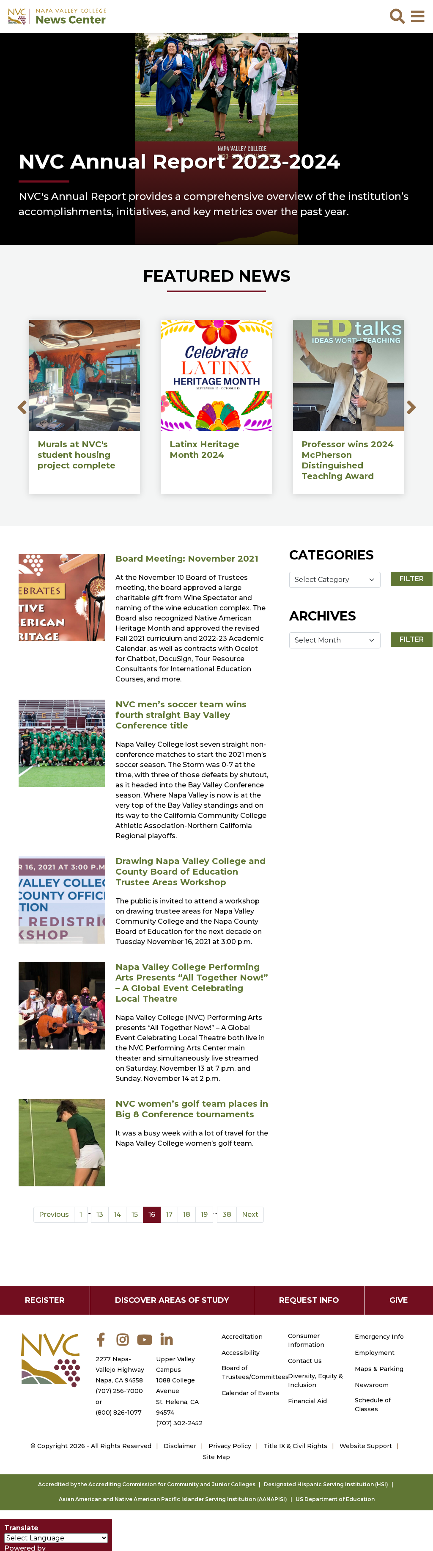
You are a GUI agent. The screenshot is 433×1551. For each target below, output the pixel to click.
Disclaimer (180, 1446)
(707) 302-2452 (179, 1423)
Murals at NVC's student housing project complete (76, 455)
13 (99, 1214)
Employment (375, 1353)
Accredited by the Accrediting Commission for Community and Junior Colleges (146, 1484)
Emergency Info (379, 1337)
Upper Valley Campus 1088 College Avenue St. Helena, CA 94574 (177, 1385)
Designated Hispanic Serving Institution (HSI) (326, 1484)
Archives (322, 616)
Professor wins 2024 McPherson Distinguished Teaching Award (347, 460)
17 (169, 1214)
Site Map (216, 1457)
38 (226, 1214)
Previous (54, 1214)
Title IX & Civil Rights (295, 1446)
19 (204, 1214)
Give (398, 1300)
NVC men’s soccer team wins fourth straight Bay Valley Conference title (181, 715)
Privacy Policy (229, 1446)
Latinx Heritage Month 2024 (204, 449)
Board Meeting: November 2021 (186, 559)
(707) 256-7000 (119, 1391)
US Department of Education (335, 1499)
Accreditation (242, 1337)
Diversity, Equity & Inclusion (315, 1380)
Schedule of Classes (373, 1404)
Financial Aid (307, 1401)
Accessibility (241, 1353)
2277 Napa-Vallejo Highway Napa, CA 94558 (120, 1369)
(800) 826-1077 (119, 1412)
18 (186, 1214)
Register (45, 1300)
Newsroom (372, 1385)
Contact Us (305, 1361)
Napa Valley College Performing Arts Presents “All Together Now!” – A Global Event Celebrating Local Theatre (191, 983)
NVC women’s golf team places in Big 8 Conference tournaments (191, 1109)
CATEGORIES (331, 555)
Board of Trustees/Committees (255, 1372)
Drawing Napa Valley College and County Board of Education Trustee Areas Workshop (190, 871)
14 (117, 1214)
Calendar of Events (251, 1393)
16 (151, 1214)
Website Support (366, 1446)
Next (411, 407)
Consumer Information (306, 1340)
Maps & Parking (379, 1369)
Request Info (309, 1300)
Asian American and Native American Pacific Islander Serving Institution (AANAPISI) (173, 1499)
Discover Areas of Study (172, 1300)
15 (135, 1214)
